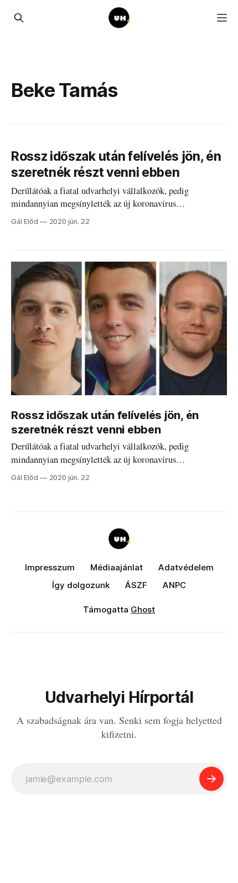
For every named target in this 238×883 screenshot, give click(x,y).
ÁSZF (136, 585)
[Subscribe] (211, 779)
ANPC (174, 585)
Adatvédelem (186, 567)
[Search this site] (19, 18)
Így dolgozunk (81, 585)
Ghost (143, 609)
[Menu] (222, 18)
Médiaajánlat (116, 567)
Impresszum (50, 567)
